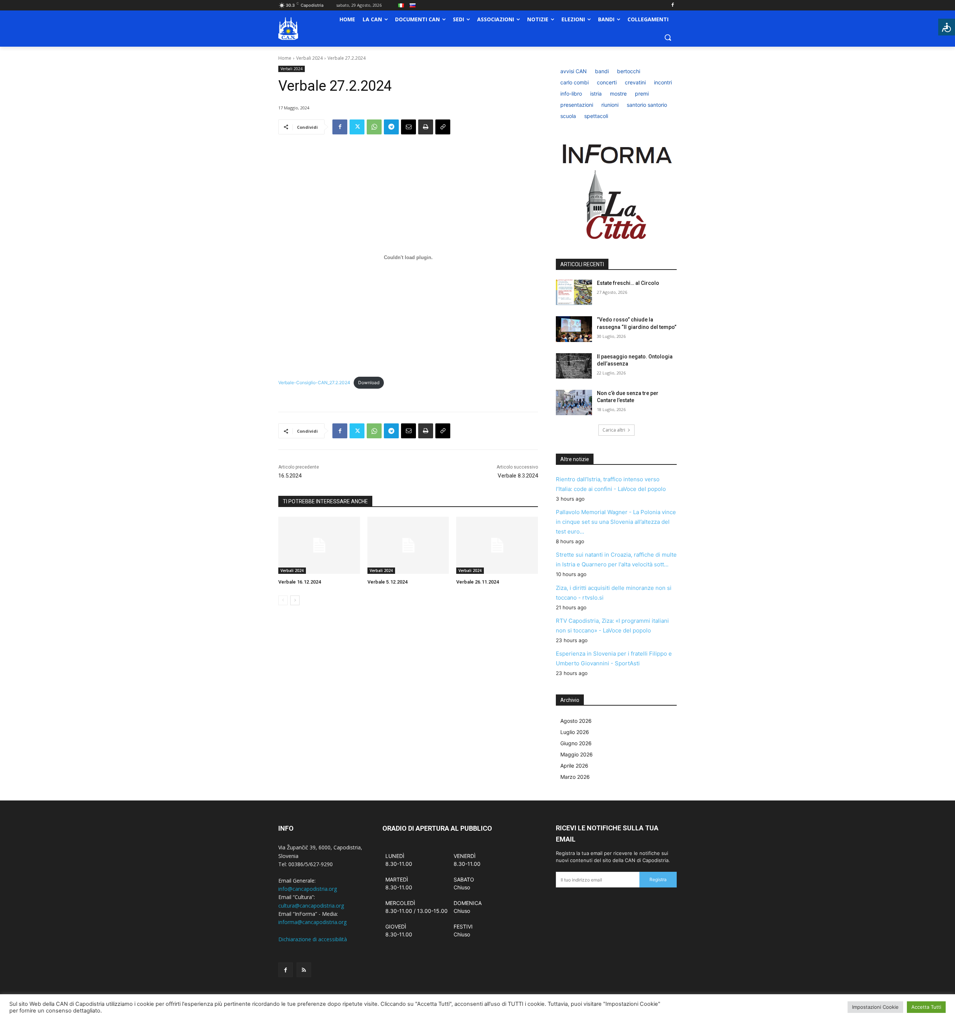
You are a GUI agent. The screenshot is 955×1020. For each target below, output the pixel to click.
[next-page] (295, 600)
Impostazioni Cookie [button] (875, 1007)
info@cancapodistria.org (307, 888)
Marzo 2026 (575, 777)
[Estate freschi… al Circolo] (574, 292)
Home (284, 58)
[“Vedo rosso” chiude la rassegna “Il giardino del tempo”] (574, 329)
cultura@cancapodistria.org (311, 905)
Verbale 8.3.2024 (518, 475)
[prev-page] (283, 600)
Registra (658, 879)
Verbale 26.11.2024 (477, 582)
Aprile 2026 (574, 765)
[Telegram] (391, 126)
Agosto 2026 (576, 721)
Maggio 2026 (576, 754)
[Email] (408, 126)
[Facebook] (672, 5)
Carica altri (613, 430)
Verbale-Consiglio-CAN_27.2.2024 (314, 382)
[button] (668, 37)
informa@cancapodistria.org (312, 922)
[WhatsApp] (374, 126)
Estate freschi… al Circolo (628, 283)
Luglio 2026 (574, 732)
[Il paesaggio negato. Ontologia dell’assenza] (574, 366)
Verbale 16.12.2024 (299, 582)
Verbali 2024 (309, 58)
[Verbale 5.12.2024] (408, 545)
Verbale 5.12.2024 (387, 582)
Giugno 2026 (576, 743)
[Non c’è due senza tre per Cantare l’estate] (574, 402)
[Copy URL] (442, 126)
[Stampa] (425, 126)
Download (368, 382)
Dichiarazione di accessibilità (312, 939)
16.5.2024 (289, 475)
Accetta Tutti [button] (926, 1007)
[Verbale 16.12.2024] (319, 545)
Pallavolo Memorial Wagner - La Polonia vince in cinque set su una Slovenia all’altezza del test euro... (616, 522)
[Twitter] (357, 126)
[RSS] (304, 970)
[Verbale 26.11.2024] (497, 545)
